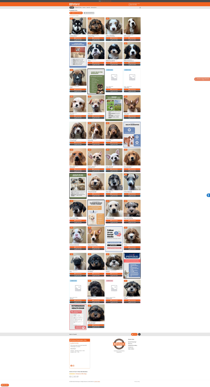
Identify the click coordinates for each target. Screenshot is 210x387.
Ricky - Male (73, 297)
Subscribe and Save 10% (106, 1)
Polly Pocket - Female (111, 59)
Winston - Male (92, 166)
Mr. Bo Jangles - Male (93, 35)
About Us (130, 343)
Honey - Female (128, 35)
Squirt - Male (92, 322)
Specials (88, 7)
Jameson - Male (74, 86)
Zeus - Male (109, 191)
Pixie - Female (128, 217)
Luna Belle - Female (111, 270)
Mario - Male (128, 86)
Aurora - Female (74, 244)
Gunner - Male (74, 35)
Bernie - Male (128, 59)
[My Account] (140, 7)
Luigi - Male (109, 86)
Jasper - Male (110, 35)
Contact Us (130, 347)
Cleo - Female (92, 244)
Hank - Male (73, 139)
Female (91, 270)
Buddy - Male (128, 191)
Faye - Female (92, 59)
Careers (84, 7)
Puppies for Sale (78, 7)
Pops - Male (73, 270)
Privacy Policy (137, 381)
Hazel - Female (92, 139)
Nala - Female (110, 217)
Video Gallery (131, 349)
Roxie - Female (128, 166)
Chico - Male (128, 113)
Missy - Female (92, 191)
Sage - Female (128, 297)
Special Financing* (132, 342)
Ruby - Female (74, 166)
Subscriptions (93, 7)
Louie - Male (109, 166)
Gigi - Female (128, 244)
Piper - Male (109, 139)
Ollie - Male (73, 113)
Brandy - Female (110, 297)
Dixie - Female (74, 217)
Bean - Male (91, 113)
